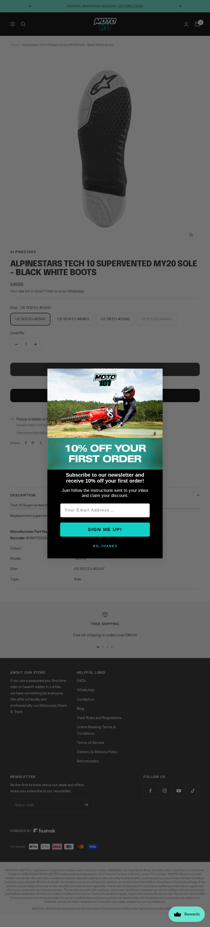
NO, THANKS (105, 546)
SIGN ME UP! (105, 529)
